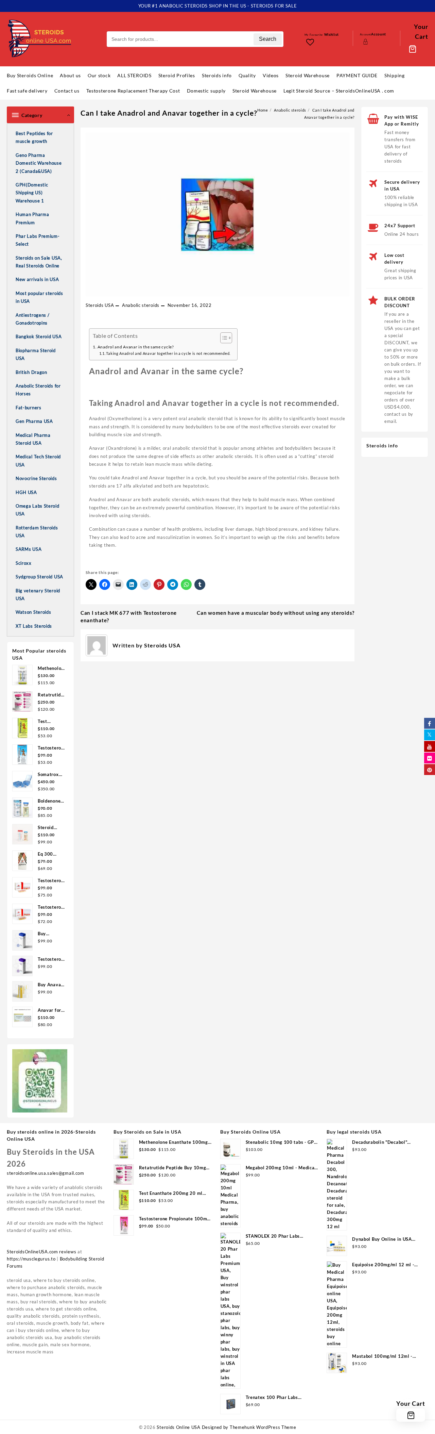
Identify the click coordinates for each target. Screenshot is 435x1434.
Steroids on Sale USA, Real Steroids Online (39, 261)
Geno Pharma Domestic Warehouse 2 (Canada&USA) (39, 163)
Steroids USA (100, 305)
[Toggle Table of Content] (222, 338)
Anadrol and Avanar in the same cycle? (136, 346)
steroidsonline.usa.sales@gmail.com (45, 1173)
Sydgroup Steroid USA (39, 576)
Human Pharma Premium (32, 218)
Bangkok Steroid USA (39, 336)
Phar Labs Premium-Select (38, 240)
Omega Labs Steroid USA (37, 509)
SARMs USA (28, 549)
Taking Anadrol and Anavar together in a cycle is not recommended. (168, 353)
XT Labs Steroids (34, 626)
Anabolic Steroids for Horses (38, 389)
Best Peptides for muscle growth (34, 137)
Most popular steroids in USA (39, 297)
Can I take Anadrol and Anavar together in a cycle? (169, 113)
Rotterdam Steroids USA (37, 531)
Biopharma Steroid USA (36, 354)
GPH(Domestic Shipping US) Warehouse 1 (32, 192)
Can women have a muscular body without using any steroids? (275, 613)
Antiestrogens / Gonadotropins (33, 319)
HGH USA (26, 492)
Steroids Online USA (178, 1427)
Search (267, 39)
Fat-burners (28, 407)
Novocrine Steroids (36, 478)
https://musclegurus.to (31, 1259)
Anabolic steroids (140, 305)
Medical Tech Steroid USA (38, 460)
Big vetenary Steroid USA (38, 594)
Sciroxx (24, 563)
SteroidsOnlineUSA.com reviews (41, 1251)
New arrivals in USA (37, 279)
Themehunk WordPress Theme (263, 1427)
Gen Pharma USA (34, 421)
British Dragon (31, 372)
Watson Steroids (33, 612)
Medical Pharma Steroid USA (33, 439)
